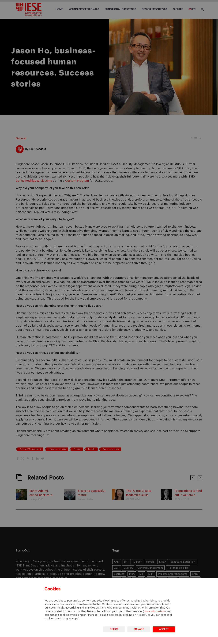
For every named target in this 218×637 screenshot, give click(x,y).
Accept (164, 629)
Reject (114, 629)
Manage (139, 629)
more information (154, 611)
